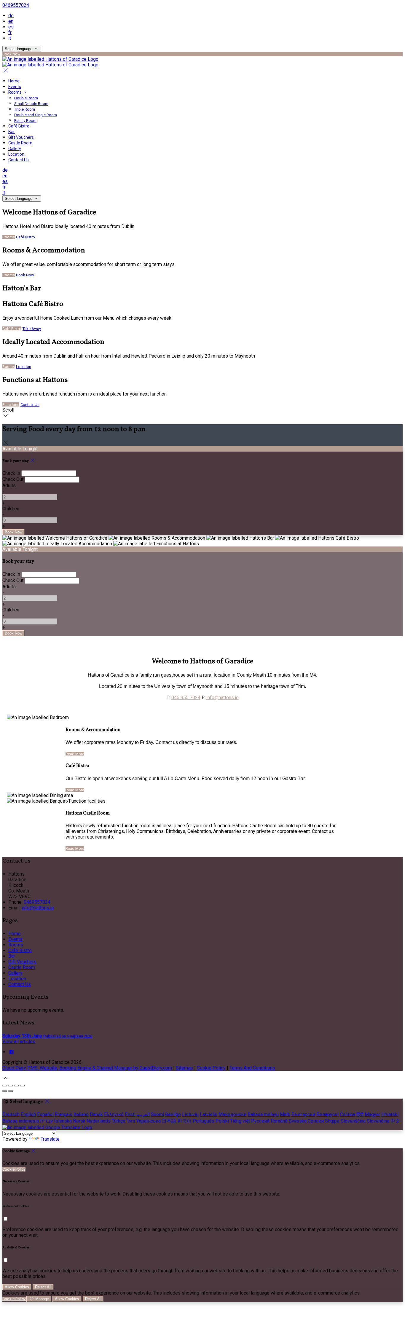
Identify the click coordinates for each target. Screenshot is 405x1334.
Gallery (14, 148)
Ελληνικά (114, 1114)
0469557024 (15, 5)
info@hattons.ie (222, 697)
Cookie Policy (211, 1068)
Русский (260, 1121)
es (11, 27)
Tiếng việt (240, 1121)
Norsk (79, 1121)
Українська (148, 1121)
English (28, 1114)
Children (10, 508)
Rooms (15, 92)
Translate (50, 1139)
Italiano (81, 1114)
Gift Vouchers (21, 137)
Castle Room (20, 143)
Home (14, 81)
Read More (75, 754)
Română (279, 1121)
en (10, 21)
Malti (285, 1114)
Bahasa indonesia (20, 1121)
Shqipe (332, 1121)
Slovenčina (378, 1121)
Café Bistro (18, 126)
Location (16, 154)
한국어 (184, 1121)
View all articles (18, 1041)
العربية (143, 1114)
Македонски (232, 1114)
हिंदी (359, 1114)
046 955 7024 (185, 697)
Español (45, 1114)
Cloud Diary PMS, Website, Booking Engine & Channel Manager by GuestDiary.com (87, 1068)
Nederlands (99, 1121)
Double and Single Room (35, 115)
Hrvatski (389, 1114)
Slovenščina (353, 1121)
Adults (9, 485)
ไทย (131, 1121)
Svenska (298, 1121)
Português (203, 1121)
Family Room (25, 120)
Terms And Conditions (252, 1068)
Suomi (157, 1114)
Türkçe (118, 1121)
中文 (395, 1121)
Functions (10, 404)
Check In (11, 473)
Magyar (372, 1114)
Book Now (25, 275)
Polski (222, 1121)
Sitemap (184, 1068)
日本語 (169, 1121)
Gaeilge (173, 1114)
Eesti (130, 1114)
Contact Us (18, 159)
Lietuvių (190, 1114)
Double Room (26, 98)
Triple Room (24, 109)
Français (63, 1114)
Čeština (347, 1114)
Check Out (12, 479)
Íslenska (63, 1121)
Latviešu (208, 1114)
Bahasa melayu (263, 1114)
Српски (316, 1121)
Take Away (32, 328)
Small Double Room (31, 103)
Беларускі (327, 1114)
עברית (46, 1121)
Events (14, 86)
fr (10, 32)
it (9, 38)
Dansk (96, 1114)
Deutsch (11, 1114)
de (11, 15)
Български (303, 1114)
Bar (11, 131)
